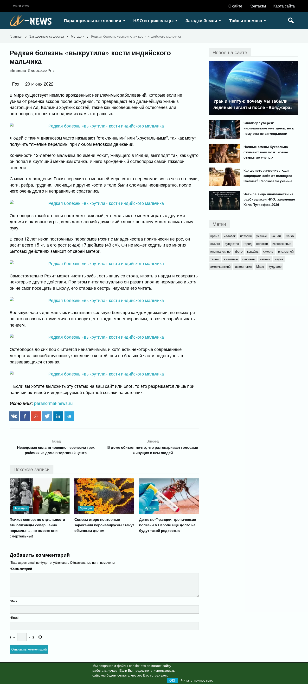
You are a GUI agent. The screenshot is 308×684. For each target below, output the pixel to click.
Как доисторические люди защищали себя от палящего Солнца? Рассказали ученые (268, 175)
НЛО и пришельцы (153, 20)
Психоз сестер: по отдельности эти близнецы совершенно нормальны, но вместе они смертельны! (37, 528)
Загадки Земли (201, 20)
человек (230, 236)
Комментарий (21, 568)
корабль (253, 251)
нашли (276, 236)
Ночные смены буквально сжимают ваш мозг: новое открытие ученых (266, 152)
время (214, 236)
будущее (275, 266)
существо (232, 243)
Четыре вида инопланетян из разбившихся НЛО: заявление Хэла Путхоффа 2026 (269, 199)
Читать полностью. (197, 680)
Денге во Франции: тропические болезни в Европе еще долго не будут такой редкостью (167, 525)
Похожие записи (31, 469)
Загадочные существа (46, 36)
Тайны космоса (245, 20)
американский (220, 266)
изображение (281, 243)
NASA (289, 236)
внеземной (286, 251)
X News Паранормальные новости (32, 20)
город (248, 243)
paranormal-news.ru (53, 403)
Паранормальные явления (92, 20)
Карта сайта (284, 6)
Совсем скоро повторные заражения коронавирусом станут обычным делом (104, 525)
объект (215, 243)
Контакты (258, 6)
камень (265, 259)
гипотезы (248, 259)
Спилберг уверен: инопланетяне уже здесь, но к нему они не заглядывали (269, 128)
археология (243, 266)
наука (279, 259)
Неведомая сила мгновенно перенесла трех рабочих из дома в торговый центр (56, 450)
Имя (13, 601)
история (246, 236)
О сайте (235, 6)
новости (262, 243)
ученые (261, 236)
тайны (214, 259)
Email (14, 617)
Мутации (77, 36)
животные (231, 259)
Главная (16, 36)
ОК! (172, 680)
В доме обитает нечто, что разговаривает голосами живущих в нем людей (152, 450)
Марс (260, 266)
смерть (268, 251)
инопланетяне (220, 251)
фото (239, 251)
